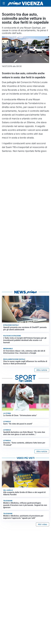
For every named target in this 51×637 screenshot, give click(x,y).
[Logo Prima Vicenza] (25, 3)
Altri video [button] (42, 524)
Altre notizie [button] (41, 370)
